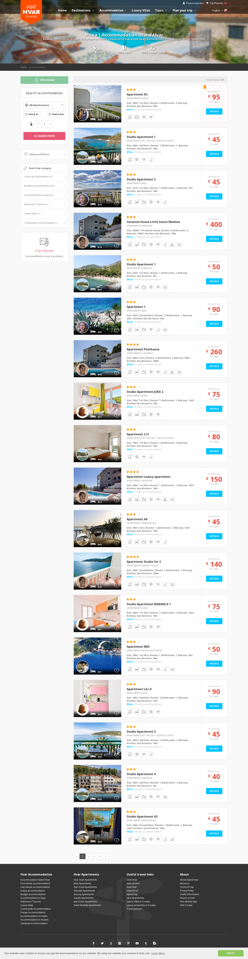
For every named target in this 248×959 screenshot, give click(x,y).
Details (214, 111)
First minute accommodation (35, 883)
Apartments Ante (137, 98)
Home (62, 10)
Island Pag (132, 894)
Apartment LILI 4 (139, 689)
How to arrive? (187, 897)
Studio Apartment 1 (141, 137)
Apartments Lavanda (140, 353)
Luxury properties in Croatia (141, 905)
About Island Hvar (189, 879)
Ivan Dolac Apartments (85, 901)
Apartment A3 (137, 94)
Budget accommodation (39, 185)
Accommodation (111, 10)
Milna (130, 109)
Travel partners (135, 908)
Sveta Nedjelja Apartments (87, 905)
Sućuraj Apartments (84, 894)
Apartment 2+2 (138, 434)
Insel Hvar (132, 887)
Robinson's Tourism (36, 204)
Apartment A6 (137, 519)
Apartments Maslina (139, 225)
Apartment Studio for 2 (144, 562)
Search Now (46, 136)
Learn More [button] (158, 953)
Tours (159, 10)
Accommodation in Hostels (34, 919)
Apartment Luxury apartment (148, 477)
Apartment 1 (136, 307)
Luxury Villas (141, 10)
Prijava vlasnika (194, 3)
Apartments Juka (137, 395)
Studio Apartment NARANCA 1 (149, 604)
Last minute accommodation (35, 887)
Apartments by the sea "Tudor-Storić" (150, 140)
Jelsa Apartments (82, 883)
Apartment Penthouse (143, 349)
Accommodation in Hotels (34, 916)
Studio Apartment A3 (142, 816)
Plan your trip (183, 10)
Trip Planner (218, 3)
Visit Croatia (186, 905)
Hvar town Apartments (85, 879)
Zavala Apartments (83, 897)
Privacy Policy (187, 890)
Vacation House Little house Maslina (153, 222)
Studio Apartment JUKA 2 (145, 392)
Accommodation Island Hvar (35, 879)
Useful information (189, 894)
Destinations (81, 10)
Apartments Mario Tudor (142, 565)
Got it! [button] (230, 953)
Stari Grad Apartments (85, 887)
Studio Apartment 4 (141, 774)
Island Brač (132, 890)
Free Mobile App (188, 901)
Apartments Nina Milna (141, 523)
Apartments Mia (137, 183)
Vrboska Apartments (84, 890)
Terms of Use (187, 887)
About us (184, 883)
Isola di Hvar (133, 883)
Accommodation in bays (38, 195)
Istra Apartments (135, 897)
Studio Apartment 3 (141, 179)
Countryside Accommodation (40, 222)
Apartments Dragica (139, 268)
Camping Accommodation (34, 923)
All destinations (39, 105)
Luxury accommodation (38, 176)
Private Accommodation (33, 912)
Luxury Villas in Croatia (138, 901)
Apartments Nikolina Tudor (144, 650)
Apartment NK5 (138, 647)
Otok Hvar (132, 879)
